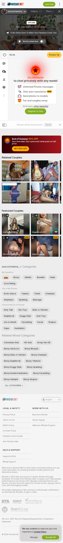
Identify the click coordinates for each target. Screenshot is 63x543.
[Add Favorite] (5, 55)
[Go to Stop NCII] (20, 509)
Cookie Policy (40, 532)
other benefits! (40, 106)
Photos (51, 11)
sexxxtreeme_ (10, 266)
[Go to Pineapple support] (5, 509)
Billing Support (9, 462)
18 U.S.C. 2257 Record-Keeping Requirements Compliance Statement (27, 520)
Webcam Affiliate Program (43, 425)
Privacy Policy (9, 415)
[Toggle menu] (3, 4)
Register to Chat (35, 111)
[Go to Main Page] (19, 4)
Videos (36, 11)
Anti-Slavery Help (10, 441)
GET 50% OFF (20, 149)
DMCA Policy (8, 425)
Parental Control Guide (13, 436)
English (49, 400)
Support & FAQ (9, 456)
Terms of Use (9, 420)
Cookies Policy (9, 431)
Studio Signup (38, 420)
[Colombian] (6, 277)
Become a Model (39, 415)
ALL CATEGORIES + (14, 385)
